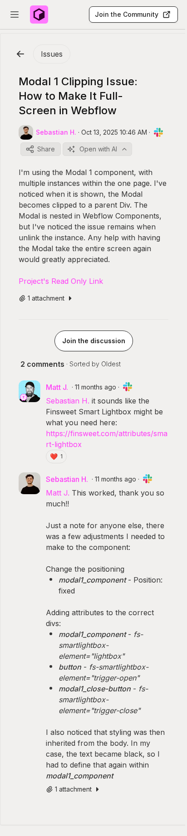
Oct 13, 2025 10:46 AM (114, 132)
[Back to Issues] (20, 54)
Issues (52, 53)
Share (46, 149)
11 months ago (95, 387)
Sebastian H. (67, 400)
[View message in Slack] (158, 132)
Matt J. (57, 492)
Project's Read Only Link (61, 281)
